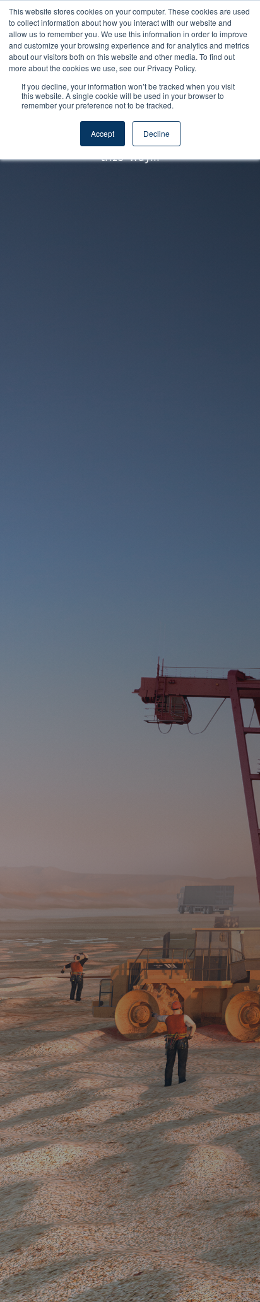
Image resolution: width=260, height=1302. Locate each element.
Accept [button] (102, 133)
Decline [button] (156, 133)
